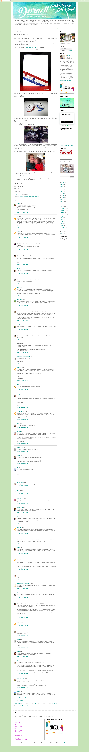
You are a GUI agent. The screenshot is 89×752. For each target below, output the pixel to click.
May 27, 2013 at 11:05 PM (22, 380)
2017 (62, 199)
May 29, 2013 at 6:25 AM (22, 656)
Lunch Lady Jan (20, 411)
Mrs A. (18, 630)
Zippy (18, 490)
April (62, 223)
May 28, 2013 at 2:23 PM (22, 543)
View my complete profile (65, 80)
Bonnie (18, 547)
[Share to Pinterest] (26, 194)
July (62, 217)
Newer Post (17, 703)
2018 (62, 197)
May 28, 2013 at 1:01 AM (22, 427)
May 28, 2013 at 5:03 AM (22, 463)
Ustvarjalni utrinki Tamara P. (23, 356)
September (63, 214)
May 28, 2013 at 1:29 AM (22, 443)
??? (18, 558)
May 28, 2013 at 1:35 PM (22, 523)
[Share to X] (24, 194)
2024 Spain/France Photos (67, 145)
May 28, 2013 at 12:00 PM (22, 503)
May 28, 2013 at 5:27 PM (22, 588)
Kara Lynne (19, 268)
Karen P (19, 287)
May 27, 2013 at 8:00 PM (22, 329)
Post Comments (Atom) (25, 705)
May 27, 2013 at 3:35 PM (22, 237)
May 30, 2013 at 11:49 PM (22, 687)
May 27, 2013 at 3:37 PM (22, 249)
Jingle (18, 651)
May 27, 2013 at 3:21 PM (22, 227)
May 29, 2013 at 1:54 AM (22, 647)
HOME (15, 28)
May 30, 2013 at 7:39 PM (22, 673)
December (63, 208)
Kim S (18, 455)
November (63, 210)
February (63, 227)
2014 (62, 204)
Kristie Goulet (20, 498)
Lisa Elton (19, 324)
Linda (18, 334)
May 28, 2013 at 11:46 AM (22, 493)
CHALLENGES (42, 28)
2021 (62, 191)
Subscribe (67, 121)
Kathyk (18, 394)
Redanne (19, 431)
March (62, 225)
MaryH (18, 310)
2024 (62, 186)
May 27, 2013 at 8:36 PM (22, 339)
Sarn (18, 467)
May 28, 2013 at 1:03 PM (22, 512)
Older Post (54, 703)
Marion (18, 622)
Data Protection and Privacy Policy (54, 28)
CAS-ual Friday (28, 196)
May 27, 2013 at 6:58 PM (22, 305)
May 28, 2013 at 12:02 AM (22, 407)
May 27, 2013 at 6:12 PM (22, 295)
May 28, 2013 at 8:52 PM (22, 597)
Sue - (18, 423)
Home (36, 703)
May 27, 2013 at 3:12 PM (22, 212)
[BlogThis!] (23, 194)
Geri (18, 660)
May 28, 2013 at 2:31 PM (22, 553)
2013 (62, 206)
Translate (70, 50)
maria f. (18, 691)
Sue (18, 242)
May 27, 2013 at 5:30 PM (22, 283)
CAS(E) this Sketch (35, 196)
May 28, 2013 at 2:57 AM (22, 451)
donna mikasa (20, 482)
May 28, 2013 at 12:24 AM (22, 419)
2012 (62, 231)
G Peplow (19, 527)
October (63, 212)
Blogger (66, 742)
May (62, 221)
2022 (62, 189)
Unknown (19, 367)
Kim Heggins (20, 299)
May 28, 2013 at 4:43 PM (22, 579)
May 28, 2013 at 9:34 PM (22, 617)
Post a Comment (19, 700)
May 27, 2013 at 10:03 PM (22, 352)
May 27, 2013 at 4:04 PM (22, 273)
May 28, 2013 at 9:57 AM (22, 485)
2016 (62, 201)
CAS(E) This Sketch (43, 43)
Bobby (18, 574)
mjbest (18, 602)
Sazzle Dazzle (20, 447)
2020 (62, 193)
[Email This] (22, 194)
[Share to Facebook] (25, 194)
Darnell (68, 55)
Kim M (18, 278)
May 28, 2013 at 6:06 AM (22, 477)
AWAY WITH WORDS (32, 28)
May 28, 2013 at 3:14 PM (22, 569)
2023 (62, 188)
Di (17, 254)
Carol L (18, 231)
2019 (62, 195)
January (63, 229)
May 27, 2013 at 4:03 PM (22, 264)
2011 (62, 233)
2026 (62, 182)
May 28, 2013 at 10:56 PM (22, 625)
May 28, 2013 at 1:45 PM (22, 533)
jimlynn (18, 203)
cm (17, 216)
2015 (62, 203)
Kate (18, 384)
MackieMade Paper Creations (23, 583)
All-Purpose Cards (21, 196)
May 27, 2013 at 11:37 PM (22, 389)
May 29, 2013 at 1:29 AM (22, 635)
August (62, 216)
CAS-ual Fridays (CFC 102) (32, 47)
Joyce (18, 592)
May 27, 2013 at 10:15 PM (22, 363)
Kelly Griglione (20, 678)
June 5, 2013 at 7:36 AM (22, 697)
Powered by (64, 125)
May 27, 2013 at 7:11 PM (22, 320)
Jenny (18, 639)
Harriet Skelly (20, 507)
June (62, 219)
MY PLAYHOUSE (22, 28)
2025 (62, 184)
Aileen (18, 516)
